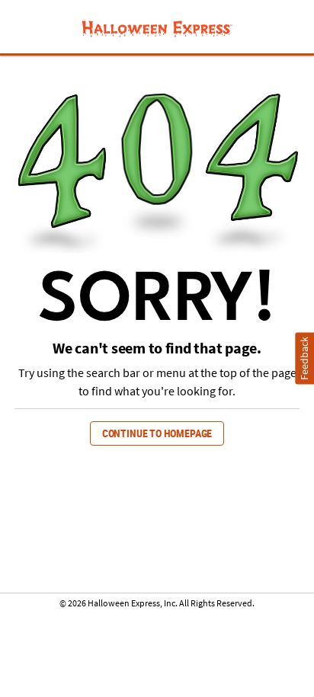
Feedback (305, 357)
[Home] (157, 29)
